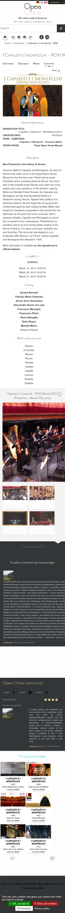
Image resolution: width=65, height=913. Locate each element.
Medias (36, 63)
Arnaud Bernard (29, 292)
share (7, 692)
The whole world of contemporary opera (32, 21)
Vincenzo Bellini (53, 141)
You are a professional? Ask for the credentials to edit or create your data (32, 886)
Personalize (24, 908)
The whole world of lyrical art (32, 18)
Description (23, 63)
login (51, 562)
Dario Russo (29, 321)
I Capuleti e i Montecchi (31, 141)
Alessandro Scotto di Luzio (29, 305)
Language (13, 37)
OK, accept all (20, 903)
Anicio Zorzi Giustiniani (29, 300)
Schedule (19, 37)
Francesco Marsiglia (29, 309)
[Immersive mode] (59, 393)
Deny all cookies (46, 903)
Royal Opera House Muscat (48, 145)
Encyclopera (18, 43)
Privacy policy (42, 908)
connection (55, 2)
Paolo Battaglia (29, 317)
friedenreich (8, 643)
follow (39, 692)
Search (30, 37)
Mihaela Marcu (29, 325)
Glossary (24, 37)
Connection (41, 37)
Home (7, 43)
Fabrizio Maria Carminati (29, 296)
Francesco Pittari (29, 313)
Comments (49, 63)
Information (8, 63)
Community (47, 37)
